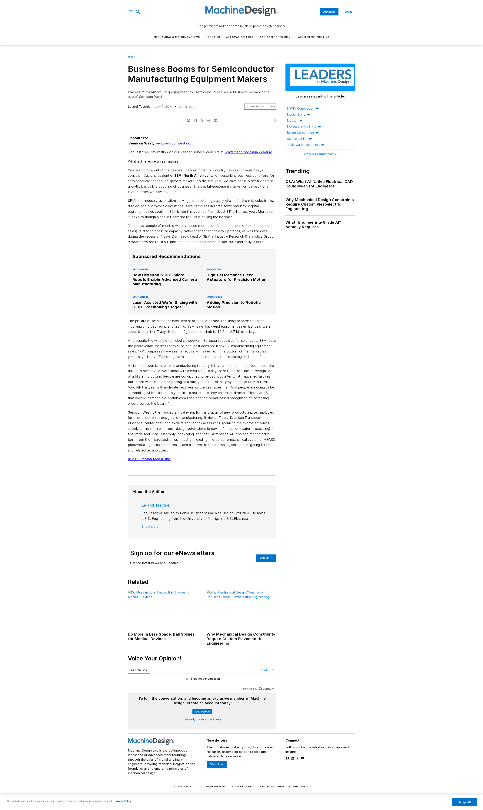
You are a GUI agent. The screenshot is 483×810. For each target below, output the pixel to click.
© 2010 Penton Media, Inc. (149, 459)
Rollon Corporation (300, 132)
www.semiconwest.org (173, 143)
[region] (202, 680)
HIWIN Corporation (300, 108)
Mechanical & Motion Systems (177, 37)
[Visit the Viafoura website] (266, 688)
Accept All (464, 802)
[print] (274, 120)
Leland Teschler (140, 106)
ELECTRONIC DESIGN (272, 786)
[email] (216, 120)
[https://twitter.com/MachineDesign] (297, 758)
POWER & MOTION (300, 786)
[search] (138, 12)
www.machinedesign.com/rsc (248, 152)
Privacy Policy (123, 801)
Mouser (292, 120)
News (131, 57)
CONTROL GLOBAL (243, 786)
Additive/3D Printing (313, 37)
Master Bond (296, 114)
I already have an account (202, 719)
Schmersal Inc (297, 139)
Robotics (213, 37)
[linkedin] (195, 120)
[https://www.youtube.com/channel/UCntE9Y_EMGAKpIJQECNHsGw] (303, 758)
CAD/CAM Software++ (276, 37)
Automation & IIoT (240, 37)
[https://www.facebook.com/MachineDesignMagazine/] (287, 758)
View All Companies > (320, 154)
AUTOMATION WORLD (214, 786)
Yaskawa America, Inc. (303, 145)
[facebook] (188, 120)
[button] (131, 12)
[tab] (139, 670)
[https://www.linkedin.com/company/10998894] (292, 758)
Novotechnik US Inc (301, 126)
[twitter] (202, 120)
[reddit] (209, 120)
